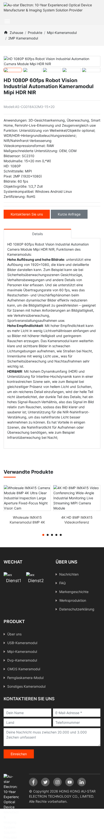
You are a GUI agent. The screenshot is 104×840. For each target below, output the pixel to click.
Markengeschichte (74, 592)
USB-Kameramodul (22, 643)
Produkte (35, 33)
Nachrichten (69, 574)
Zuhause (16, 33)
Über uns (14, 634)
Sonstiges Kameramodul (26, 686)
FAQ (62, 583)
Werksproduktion (72, 600)
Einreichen (19, 754)
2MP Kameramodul (23, 38)
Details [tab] (37, 234)
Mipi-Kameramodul (62, 33)
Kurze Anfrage (69, 214)
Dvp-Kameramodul (22, 660)
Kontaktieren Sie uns (27, 214)
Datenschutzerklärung (76, 609)
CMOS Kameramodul (23, 669)
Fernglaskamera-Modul (25, 678)
